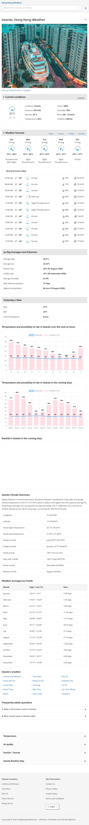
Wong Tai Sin (38, 681)
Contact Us (50, 784)
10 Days (61, 134)
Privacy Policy (52, 789)
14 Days (71, 134)
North (5, 694)
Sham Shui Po (9, 681)
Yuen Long (37, 694)
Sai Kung (36, 685)
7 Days (50, 134)
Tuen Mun (37, 676)
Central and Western (12, 676)
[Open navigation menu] (85, 8)
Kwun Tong (8, 689)
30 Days (82, 134)
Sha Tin (65, 676)
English (52, 807)
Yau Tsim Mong (68, 689)
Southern (66, 694)
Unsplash (26, 90)
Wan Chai (37, 689)
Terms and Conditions (55, 799)
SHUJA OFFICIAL (14, 90)
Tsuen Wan (8, 685)
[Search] (79, 7)
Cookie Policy (51, 794)
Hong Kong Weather (12, 3)
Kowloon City (67, 681)
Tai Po (64, 685)
